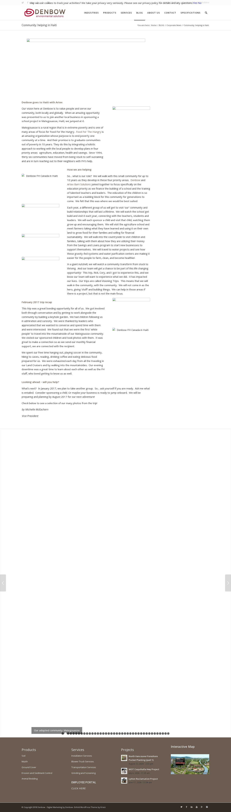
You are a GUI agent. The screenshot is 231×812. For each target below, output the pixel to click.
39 (165, 733)
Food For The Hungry (88, 131)
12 (92, 733)
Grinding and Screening (83, 773)
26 (130, 733)
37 (160, 733)
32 (146, 733)
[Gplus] (201, 806)
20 (114, 733)
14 (98, 733)
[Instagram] (206, 806)
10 (87, 733)
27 (133, 733)
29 (138, 733)
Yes (195, 3)
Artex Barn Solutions (79, 184)
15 (100, 733)
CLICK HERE (78, 788)
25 (127, 733)
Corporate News (174, 25)
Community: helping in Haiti (39, 25)
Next (228, 583)
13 (95, 733)
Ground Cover (29, 767)
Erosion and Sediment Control (37, 773)
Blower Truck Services (82, 761)
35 (155, 733)
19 (111, 733)
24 (125, 733)
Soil (23, 755)
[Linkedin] (191, 806)
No (199, 3)
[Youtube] (196, 806)
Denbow (136, 180)
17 (106, 733)
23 (122, 733)
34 (152, 733)
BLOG (161, 25)
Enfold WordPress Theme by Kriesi (90, 807)
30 (141, 733)
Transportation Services (83, 767)
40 (168, 733)
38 (163, 733)
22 (119, 733)
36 (157, 733)
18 (109, 733)
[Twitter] (181, 806)
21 (117, 733)
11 (90, 733)
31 (144, 733)
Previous (3, 583)
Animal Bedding (30, 778)
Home (154, 25)
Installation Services (81, 755)
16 (103, 733)
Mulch (25, 761)
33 (149, 733)
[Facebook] (186, 806)
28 (136, 733)
